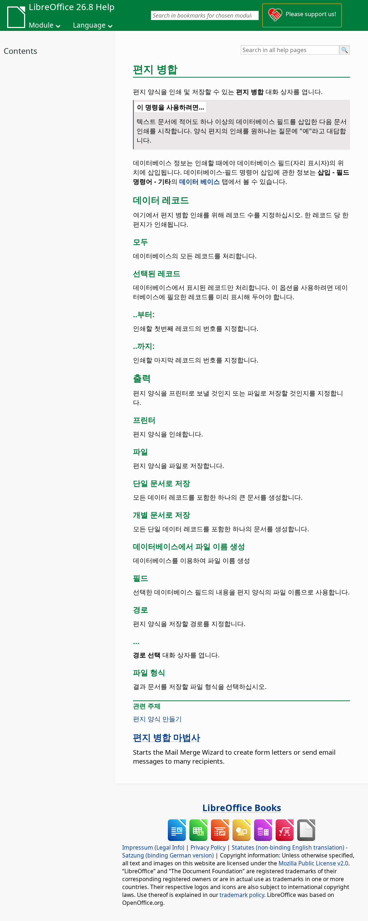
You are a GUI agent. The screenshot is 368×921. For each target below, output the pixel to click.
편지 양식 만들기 (157, 718)
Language (89, 25)
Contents (20, 50)
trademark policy (242, 895)
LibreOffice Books (241, 807)
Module (41, 25)
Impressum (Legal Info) (153, 847)
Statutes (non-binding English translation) (288, 847)
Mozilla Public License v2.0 (313, 863)
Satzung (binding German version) (168, 855)
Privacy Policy (208, 847)
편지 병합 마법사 (166, 737)
